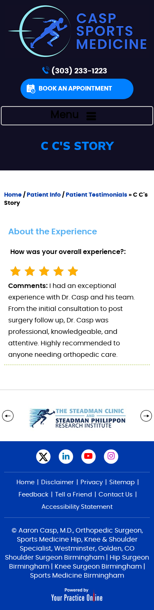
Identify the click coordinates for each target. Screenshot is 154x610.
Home (13, 195)
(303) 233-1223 (79, 71)
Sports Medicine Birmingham (77, 575)
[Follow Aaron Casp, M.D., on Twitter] (43, 456)
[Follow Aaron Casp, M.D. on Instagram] (111, 456)
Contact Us (116, 495)
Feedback (33, 495)
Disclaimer (57, 482)
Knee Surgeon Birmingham (98, 566)
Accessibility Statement (77, 507)
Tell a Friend (73, 495)
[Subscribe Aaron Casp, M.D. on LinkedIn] (66, 456)
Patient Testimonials (96, 195)
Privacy (91, 482)
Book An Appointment (75, 89)
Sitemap (122, 482)
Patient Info (44, 195)
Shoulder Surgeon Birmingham (54, 557)
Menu (65, 115)
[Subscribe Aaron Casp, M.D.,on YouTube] (88, 456)
